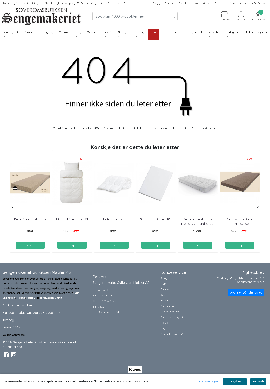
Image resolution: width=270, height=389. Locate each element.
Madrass (64, 32)
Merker (249, 32)
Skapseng (93, 32)
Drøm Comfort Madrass (30, 219)
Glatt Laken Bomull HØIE (156, 219)
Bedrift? (220, 3)
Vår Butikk (259, 3)
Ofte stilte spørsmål (172, 333)
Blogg (157, 3)
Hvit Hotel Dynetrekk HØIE (72, 219)
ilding (21, 298)
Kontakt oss (203, 3)
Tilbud (164, 322)
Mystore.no (14, 347)
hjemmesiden (203, 128)
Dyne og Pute (11, 32)
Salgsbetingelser (170, 311)
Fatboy (139, 32)
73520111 (102, 306)
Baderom (179, 32)
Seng (78, 32)
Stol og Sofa (121, 34)
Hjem (163, 283)
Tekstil (107, 32)
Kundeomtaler (238, 3)
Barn (165, 32)
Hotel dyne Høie (114, 219)
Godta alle (258, 381)
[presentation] (12, 206)
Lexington (232, 32)
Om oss (169, 3)
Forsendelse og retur (172, 317)
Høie (76, 293)
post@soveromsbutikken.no (109, 312)
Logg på (165, 328)
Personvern (167, 306)
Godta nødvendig (234, 381)
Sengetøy (47, 32)
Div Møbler (214, 32)
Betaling (165, 300)
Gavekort (184, 3)
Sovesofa (30, 32)
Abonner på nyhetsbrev (246, 292)
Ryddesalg (197, 32)
